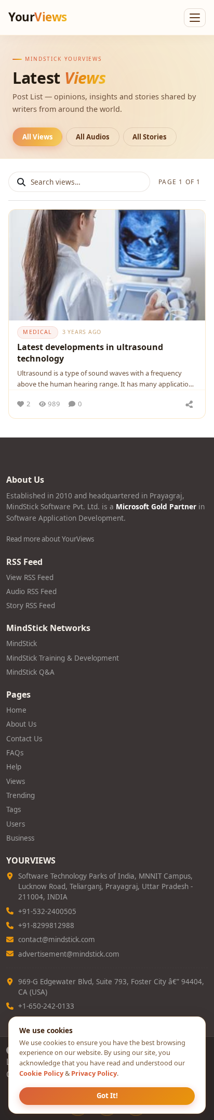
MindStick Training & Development (62, 658)
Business (20, 838)
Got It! (107, 1095)
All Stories (149, 136)
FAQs (14, 752)
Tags (13, 809)
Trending (20, 795)
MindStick (21, 643)
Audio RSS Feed (31, 591)
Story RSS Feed (30, 605)
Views (15, 781)
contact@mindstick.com (56, 939)
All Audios (93, 136)
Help (13, 766)
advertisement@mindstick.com (68, 954)
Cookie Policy (41, 1073)
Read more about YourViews (50, 539)
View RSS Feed (30, 577)
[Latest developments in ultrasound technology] (107, 265)
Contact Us (24, 738)
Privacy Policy (94, 1073)
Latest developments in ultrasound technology (90, 352)
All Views (37, 136)
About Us (21, 724)
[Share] (189, 404)
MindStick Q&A (30, 672)
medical (37, 332)
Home (16, 710)
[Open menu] (195, 17)
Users (15, 824)
